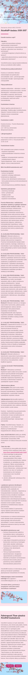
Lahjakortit (18, 666)
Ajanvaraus (10, 666)
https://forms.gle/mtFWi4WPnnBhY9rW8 (15, 452)
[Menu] (2, 4)
